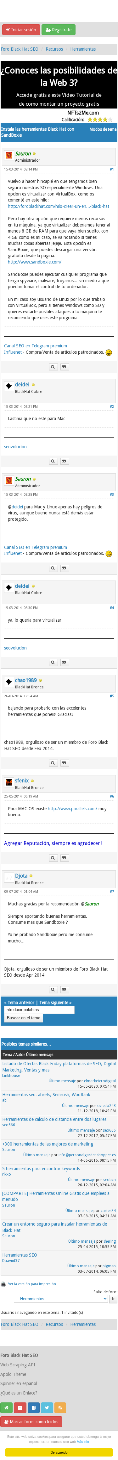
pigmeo (109, 1266)
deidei (22, 385)
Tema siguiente (53, 1002)
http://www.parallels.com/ (72, 808)
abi (5, 1100)
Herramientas (83, 49)
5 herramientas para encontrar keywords (41, 1168)
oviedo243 (106, 1105)
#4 (112, 608)
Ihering (110, 1241)
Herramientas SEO (19, 1255)
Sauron (8, 1149)
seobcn (109, 1179)
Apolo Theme (13, 1374)
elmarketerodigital (100, 1081)
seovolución (15, 446)
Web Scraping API (17, 1364)
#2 (112, 407)
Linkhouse (11, 1075)
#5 (112, 696)
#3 (112, 495)
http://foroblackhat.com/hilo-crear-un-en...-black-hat (58, 206)
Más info (83, 1441)
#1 (112, 169)
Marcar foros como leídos (33, 1421)
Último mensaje (62, 1081)
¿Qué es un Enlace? (18, 1392)
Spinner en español (18, 1383)
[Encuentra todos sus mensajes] (53, 367)
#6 (112, 796)
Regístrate (61, 29)
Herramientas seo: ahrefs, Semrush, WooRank (46, 1094)
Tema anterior (21, 1002)
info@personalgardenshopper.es (87, 1155)
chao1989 (26, 680)
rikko (6, 1174)
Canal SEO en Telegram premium (35, 345)
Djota (21, 876)
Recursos (54, 49)
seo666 (8, 1125)
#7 (112, 892)
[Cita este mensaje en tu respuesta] (64, 367)
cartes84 (108, 1210)
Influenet (13, 352)
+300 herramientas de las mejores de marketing (47, 1143)
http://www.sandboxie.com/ (34, 261)
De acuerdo (59, 1452)
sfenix (22, 781)
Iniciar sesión (23, 29)
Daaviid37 (11, 1260)
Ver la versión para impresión (32, 1284)
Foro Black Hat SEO (19, 49)
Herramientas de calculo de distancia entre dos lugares (54, 1119)
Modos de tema (103, 129)
